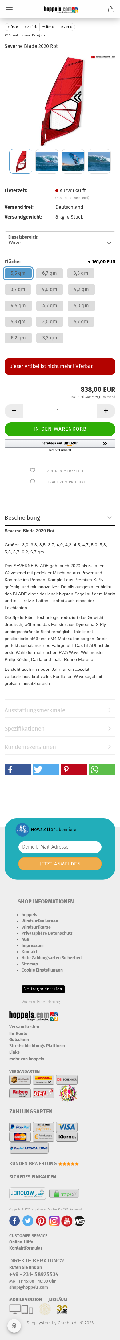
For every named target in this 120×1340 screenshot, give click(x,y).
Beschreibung (22, 517)
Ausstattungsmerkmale (35, 710)
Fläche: (60, 262)
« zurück (31, 27)
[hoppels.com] (60, 9)
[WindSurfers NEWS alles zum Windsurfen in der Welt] (79, 1220)
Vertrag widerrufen (43, 989)
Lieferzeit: (16, 190)
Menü (9, 9)
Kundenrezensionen (30, 746)
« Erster (13, 27)
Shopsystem (39, 1323)
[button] (14, 411)
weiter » (48, 27)
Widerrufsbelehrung (41, 1002)
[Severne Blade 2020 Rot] (60, 101)
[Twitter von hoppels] (27, 1220)
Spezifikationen (25, 728)
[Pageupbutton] (103, 1330)
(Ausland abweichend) (72, 198)
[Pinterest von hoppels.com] (41, 1220)
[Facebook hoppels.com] (14, 1220)
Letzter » (66, 27)
